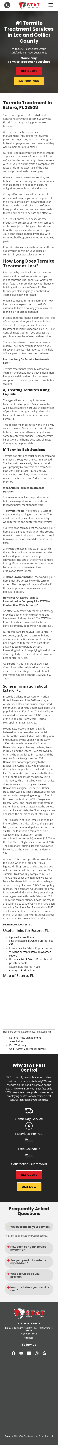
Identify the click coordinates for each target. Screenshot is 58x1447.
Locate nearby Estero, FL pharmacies (30, 948)
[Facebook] (13, 1353)
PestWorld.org (17, 1045)
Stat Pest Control (27, 1436)
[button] (29, 1226)
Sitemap (29, 1337)
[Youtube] (21, 1353)
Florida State (28, 970)
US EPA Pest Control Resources (27, 1049)
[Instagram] (37, 1353)
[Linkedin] (29, 1353)
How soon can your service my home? (28, 1248)
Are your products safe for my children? (28, 1262)
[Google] (44, 1353)
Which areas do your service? (30, 1227)
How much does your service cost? (29, 1289)
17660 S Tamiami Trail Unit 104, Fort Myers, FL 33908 (29, 1329)
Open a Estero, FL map (22, 937)
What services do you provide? (25, 1275)
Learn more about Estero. (18, 924)
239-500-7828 (29, 1334)
